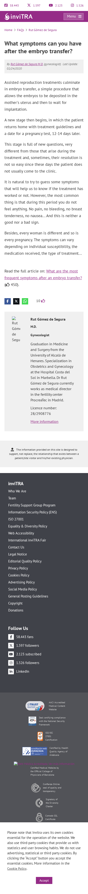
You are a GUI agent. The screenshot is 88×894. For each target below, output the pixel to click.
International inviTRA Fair (27, 540)
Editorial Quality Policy (25, 561)
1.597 (36, 5)
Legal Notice (17, 554)
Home (8, 30)
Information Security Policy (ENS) (32, 512)
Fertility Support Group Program (31, 505)
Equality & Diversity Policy (27, 526)
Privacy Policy (18, 568)
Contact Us (16, 547)
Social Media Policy (22, 589)
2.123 (58, 5)
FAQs (20, 30)
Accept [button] (44, 880)
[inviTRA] (18, 16)
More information (44, 421)
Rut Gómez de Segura (43, 30)
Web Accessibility (21, 533)
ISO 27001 (16, 519)
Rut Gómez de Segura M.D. (27, 64)
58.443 (14, 5)
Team (12, 498)
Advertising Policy (21, 582)
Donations (15, 610)
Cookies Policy (18, 575)
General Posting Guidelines (28, 596)
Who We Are (17, 491)
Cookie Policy (17, 868)
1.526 (80, 5)
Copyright (15, 603)
